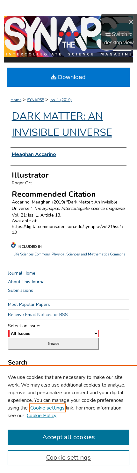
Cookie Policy (41, 415)
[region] (68, 419)
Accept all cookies (68, 437)
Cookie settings (47, 407)
